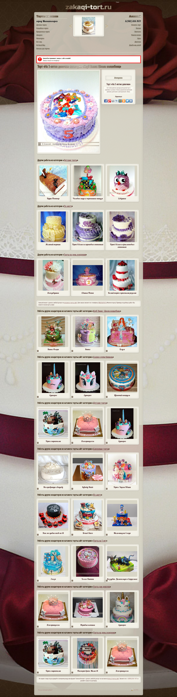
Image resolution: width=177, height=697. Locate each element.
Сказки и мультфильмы (103, 356)
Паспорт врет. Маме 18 (87, 671)
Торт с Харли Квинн (122, 487)
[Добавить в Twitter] (127, 101)
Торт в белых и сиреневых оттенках (87, 244)
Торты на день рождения (75, 254)
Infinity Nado (87, 487)
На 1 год (39, 42)
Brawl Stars (88, 533)
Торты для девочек (101, 586)
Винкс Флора (53, 349)
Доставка (138, 42)
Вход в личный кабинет (45, 690)
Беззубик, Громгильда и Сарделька (122, 579)
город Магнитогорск (47, 21)
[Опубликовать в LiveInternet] (113, 101)
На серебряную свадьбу (53, 487)
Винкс (87, 349)
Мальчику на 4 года (122, 533)
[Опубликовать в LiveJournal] (116, 101)
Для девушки (53, 293)
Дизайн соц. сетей (135, 45)
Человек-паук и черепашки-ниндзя (88, 198)
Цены (139, 38)
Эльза (53, 579)
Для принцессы (87, 441)
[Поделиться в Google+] (109, 101)
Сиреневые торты (101, 448)
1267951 (135, 690)
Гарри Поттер (53, 198)
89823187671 (102, 303)
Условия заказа (136, 35)
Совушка (122, 198)
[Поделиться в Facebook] (105, 101)
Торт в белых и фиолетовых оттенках (122, 245)
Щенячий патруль (122, 395)
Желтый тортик (53, 244)
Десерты (39, 35)
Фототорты (40, 38)
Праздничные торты (43, 31)
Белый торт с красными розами (122, 293)
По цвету (68, 206)
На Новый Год (40, 45)
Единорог (53, 395)
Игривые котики (87, 625)
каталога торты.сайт (70, 303)
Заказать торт (136, 25)
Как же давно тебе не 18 (53, 533)
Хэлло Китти (87, 579)
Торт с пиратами (53, 441)
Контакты (138, 31)
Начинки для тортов (43, 48)
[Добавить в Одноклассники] (123, 101)
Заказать (118, 78)
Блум (122, 349)
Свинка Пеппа (88, 293)
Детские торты (41, 25)
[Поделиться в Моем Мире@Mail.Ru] (120, 101)
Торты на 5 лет (99, 540)
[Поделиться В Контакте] (131, 101)
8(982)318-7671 (132, 679)
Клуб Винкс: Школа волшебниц (106, 311)
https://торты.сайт (113, 679)
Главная (138, 28)
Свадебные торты (42, 28)
